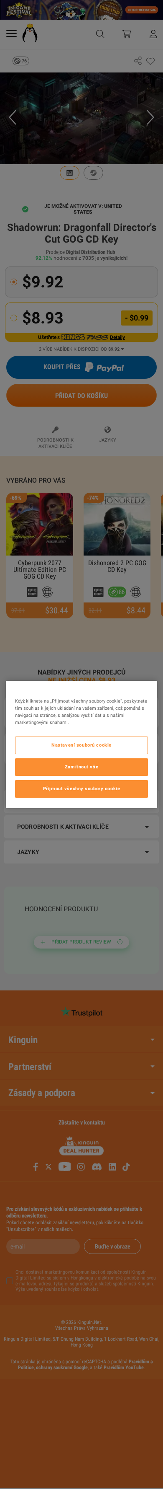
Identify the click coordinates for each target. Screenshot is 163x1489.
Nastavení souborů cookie (81, 745)
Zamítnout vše (81, 767)
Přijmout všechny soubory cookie (81, 788)
